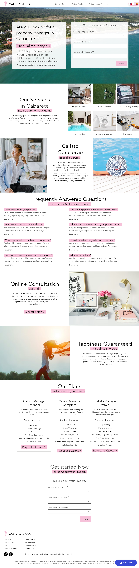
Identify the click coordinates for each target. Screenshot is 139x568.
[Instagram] (6, 554)
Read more (8, 219)
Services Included (34, 420)
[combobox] (100, 36)
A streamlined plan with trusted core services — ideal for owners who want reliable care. (34, 412)
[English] (131, 3)
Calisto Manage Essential (34, 403)
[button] (60, 4)
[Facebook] (11, 554)
